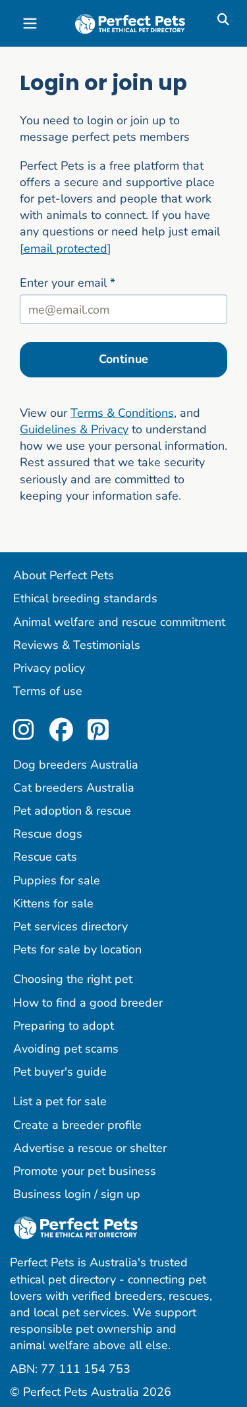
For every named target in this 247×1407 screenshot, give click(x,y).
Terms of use (47, 691)
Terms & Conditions (122, 413)
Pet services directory (70, 926)
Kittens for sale (53, 903)
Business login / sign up (76, 1194)
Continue (123, 359)
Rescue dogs (47, 834)
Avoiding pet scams (66, 1049)
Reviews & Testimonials (76, 645)
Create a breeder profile (77, 1125)
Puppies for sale (56, 880)
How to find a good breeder (88, 1003)
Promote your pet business (84, 1171)
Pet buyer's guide (60, 1072)
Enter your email (67, 283)
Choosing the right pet (72, 979)
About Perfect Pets (63, 575)
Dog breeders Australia (75, 765)
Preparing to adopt (63, 1026)
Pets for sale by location (77, 949)
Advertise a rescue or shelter (90, 1148)
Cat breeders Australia (73, 788)
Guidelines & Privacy (74, 429)
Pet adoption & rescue (72, 811)
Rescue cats (45, 857)
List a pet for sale (60, 1101)
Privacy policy (49, 668)
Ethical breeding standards (85, 598)
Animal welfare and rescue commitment (119, 622)
